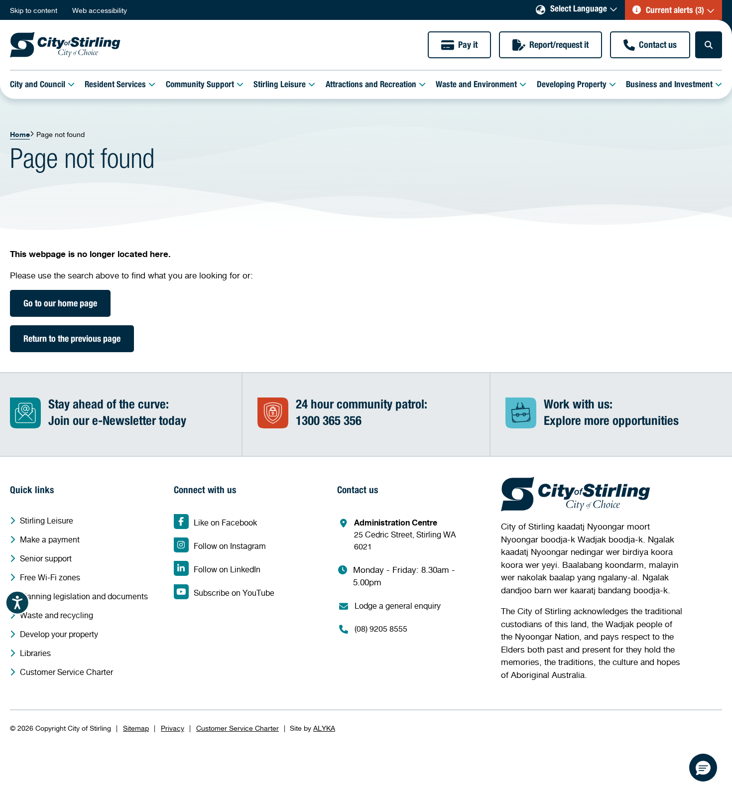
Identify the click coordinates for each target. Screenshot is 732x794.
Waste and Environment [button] (476, 85)
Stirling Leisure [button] (279, 85)
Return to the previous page (72, 339)
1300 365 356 (329, 422)
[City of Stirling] (65, 45)
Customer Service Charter (237, 728)
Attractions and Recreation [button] (371, 85)
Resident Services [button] (115, 85)
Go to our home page (60, 304)
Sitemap (136, 728)
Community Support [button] (200, 85)
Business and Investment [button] (669, 85)
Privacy (172, 728)
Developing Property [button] (572, 85)
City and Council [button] (37, 85)
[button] (673, 10)
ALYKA (324, 728)
